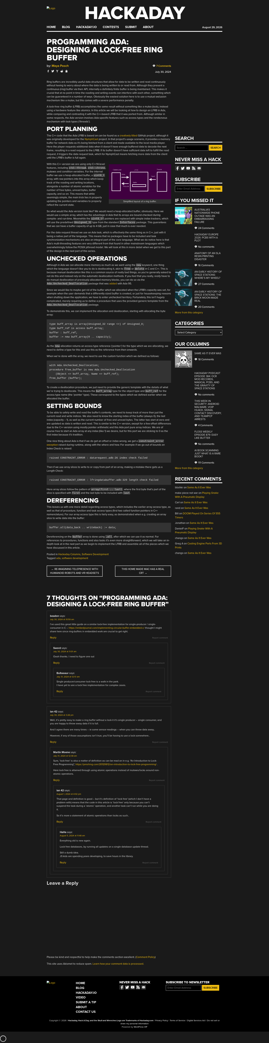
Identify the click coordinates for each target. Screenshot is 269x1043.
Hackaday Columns (69, 554)
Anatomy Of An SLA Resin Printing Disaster (207, 256)
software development (75, 558)
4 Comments (205, 425)
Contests (111, 27)
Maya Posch (60, 66)
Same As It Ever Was (207, 353)
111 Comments (206, 462)
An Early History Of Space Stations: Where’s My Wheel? (208, 274)
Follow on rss (193, 168)
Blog (66, 27)
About (148, 27)
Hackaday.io (86, 27)
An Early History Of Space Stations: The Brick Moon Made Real (208, 296)
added (113, 283)
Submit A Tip (86, 1002)
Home (51, 27)
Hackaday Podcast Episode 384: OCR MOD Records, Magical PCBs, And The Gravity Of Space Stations (207, 380)
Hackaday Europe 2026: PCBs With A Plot (206, 237)
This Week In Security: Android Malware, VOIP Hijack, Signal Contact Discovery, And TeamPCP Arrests (208, 410)
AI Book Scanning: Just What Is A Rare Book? (207, 453)
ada (58, 558)
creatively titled (128, 135)
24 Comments (206, 228)
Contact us (199, 168)
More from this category (189, 312)
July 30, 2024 (163, 72)
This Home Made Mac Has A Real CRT (143, 571)
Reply (53, 637)
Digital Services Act (196, 1020)
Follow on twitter (182, 168)
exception (52, 444)
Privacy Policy (161, 1020)
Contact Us (86, 1012)
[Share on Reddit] (61, 71)
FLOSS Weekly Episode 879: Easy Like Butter (206, 434)
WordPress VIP (140, 1027)
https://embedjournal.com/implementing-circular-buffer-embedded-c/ (106, 627)
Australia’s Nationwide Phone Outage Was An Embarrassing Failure (207, 216)
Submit (131, 27)
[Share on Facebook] (48, 71)
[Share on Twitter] (52, 71)
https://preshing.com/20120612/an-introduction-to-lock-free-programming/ (116, 764)
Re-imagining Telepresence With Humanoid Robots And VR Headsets (74, 571)
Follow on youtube (188, 168)
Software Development (95, 554)
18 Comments (206, 359)
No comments (206, 246)
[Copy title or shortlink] (66, 71)
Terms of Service (177, 1020)
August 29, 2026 (212, 27)
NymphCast (91, 139)
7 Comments (163, 66)
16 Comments (206, 265)
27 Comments (206, 284)
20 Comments (206, 307)
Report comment (160, 638)
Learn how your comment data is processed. (118, 963)
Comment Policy (145, 957)
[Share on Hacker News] (57, 71)
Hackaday (135, 13)
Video (81, 997)
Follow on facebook (177, 168)
